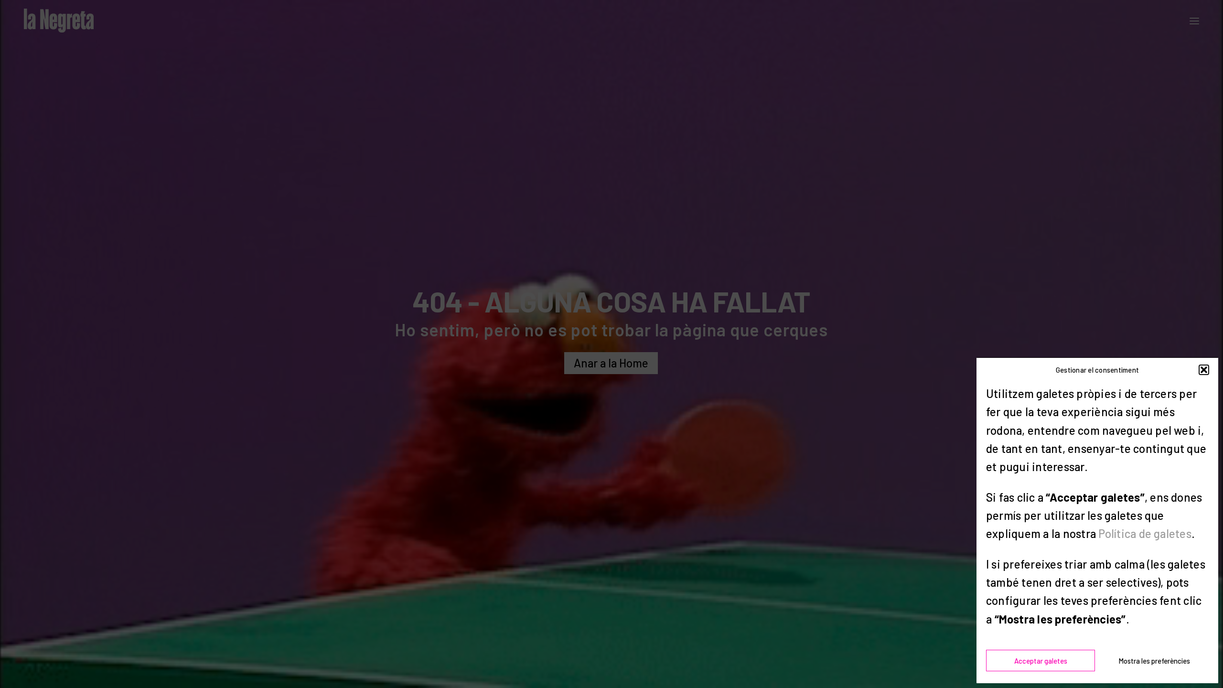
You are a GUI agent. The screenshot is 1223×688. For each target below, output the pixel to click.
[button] (1204, 370)
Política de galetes (1144, 533)
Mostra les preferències (1154, 660)
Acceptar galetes (1040, 660)
